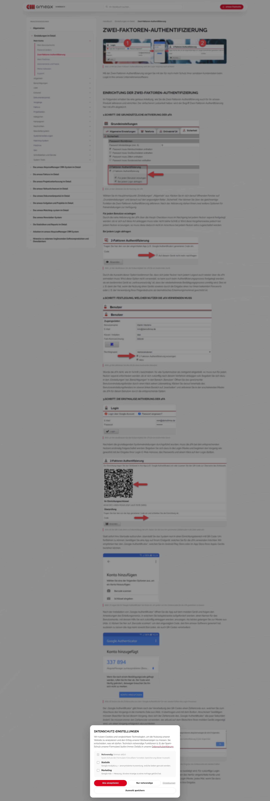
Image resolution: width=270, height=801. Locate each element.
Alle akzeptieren (110, 783)
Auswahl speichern (135, 790)
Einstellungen (169, 783)
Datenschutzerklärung (162, 746)
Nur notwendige (144, 783)
